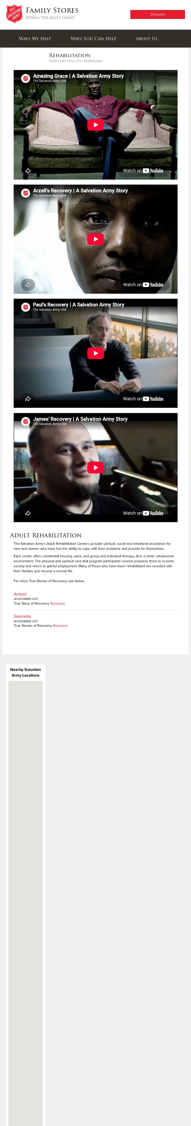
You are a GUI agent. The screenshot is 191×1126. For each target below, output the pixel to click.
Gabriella (22, 616)
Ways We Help (35, 38)
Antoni (20, 594)
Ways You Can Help (93, 38)
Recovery (57, 603)
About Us (146, 38)
